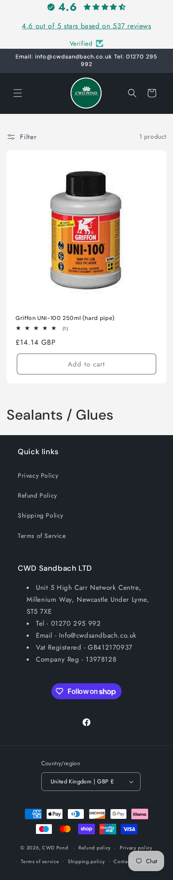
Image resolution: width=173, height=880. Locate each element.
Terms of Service (42, 535)
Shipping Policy (40, 515)
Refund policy (95, 847)
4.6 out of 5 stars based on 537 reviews (86, 26)
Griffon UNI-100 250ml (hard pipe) (65, 318)
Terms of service (40, 861)
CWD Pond (55, 847)
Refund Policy (37, 495)
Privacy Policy (38, 475)
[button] (18, 93)
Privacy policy (136, 847)
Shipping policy (86, 861)
